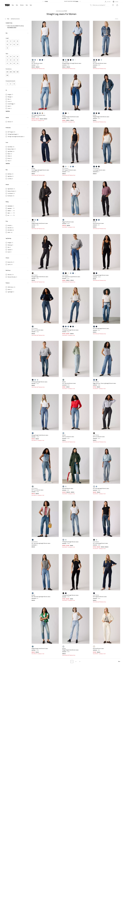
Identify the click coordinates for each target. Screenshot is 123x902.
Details (77, 1)
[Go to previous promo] (43, 1)
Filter (8, 18)
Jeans (63, 10)
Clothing (57, 10)
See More (8, 111)
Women (60, 10)
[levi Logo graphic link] (7, 5)
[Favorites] (113, 5)
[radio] (32, 60)
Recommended (15, 18)
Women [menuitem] (22, 5)
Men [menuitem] (17, 5)
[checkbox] (7, 41)
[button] (17, 22)
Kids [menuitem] (27, 5)
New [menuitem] (13, 5)
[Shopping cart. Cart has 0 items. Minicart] (117, 5)
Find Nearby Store (11, 27)
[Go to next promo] (80, 1)
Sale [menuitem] (31, 5)
